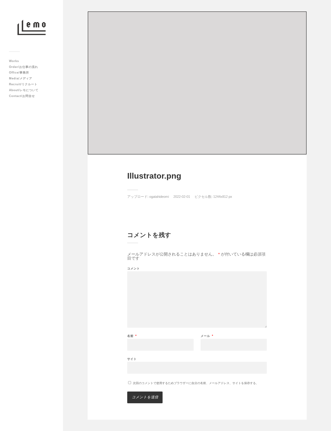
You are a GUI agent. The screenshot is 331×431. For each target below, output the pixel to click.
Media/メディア (20, 78)
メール (207, 335)
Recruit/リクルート (23, 84)
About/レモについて (24, 90)
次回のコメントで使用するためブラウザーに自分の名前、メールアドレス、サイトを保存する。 (196, 383)
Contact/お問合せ (22, 96)
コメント (133, 268)
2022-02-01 (181, 196)
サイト (132, 358)
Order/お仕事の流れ (23, 67)
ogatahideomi (159, 196)
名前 (132, 335)
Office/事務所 (19, 72)
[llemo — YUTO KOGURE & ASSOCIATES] (31, 27)
